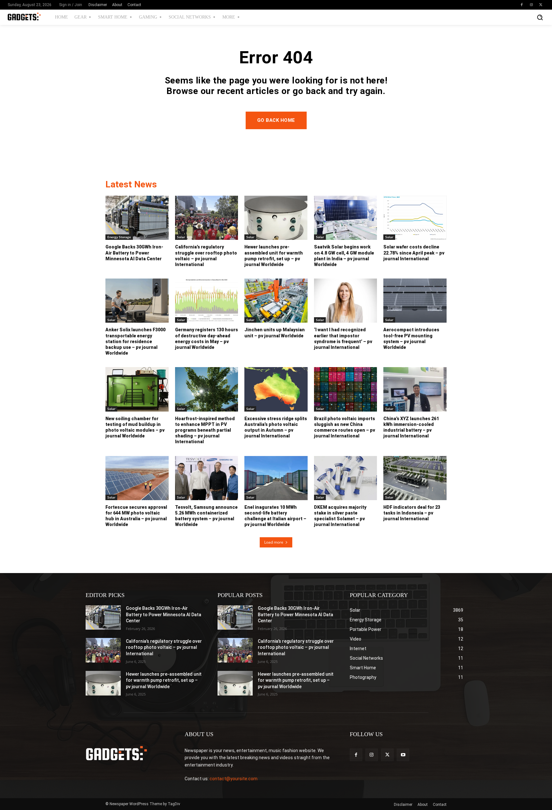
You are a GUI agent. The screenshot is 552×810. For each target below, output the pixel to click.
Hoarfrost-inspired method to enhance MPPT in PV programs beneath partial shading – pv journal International (205, 430)
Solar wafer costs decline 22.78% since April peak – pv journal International (413, 252)
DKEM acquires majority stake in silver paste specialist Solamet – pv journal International (340, 516)
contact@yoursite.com (233, 778)
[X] (540, 4)
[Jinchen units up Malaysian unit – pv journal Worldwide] (276, 301)
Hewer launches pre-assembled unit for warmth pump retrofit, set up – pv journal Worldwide (164, 680)
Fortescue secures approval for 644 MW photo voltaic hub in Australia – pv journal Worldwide (136, 516)
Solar (181, 237)
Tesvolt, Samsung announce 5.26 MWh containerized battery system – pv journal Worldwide (206, 516)
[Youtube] (403, 755)
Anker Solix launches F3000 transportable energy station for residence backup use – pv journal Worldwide (135, 341)
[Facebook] (521, 4)
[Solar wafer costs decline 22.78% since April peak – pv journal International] (415, 218)
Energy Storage (119, 237)
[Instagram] (531, 4)
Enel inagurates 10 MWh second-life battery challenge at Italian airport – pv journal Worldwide (275, 516)
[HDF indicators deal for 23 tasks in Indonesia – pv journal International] (415, 478)
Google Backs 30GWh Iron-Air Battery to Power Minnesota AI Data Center (134, 252)
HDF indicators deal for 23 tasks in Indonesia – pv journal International (411, 513)
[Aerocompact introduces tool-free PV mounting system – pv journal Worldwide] (415, 301)
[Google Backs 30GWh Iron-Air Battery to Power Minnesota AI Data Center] (137, 218)
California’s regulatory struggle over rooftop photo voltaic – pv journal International (164, 647)
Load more (273, 542)
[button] (540, 17)
